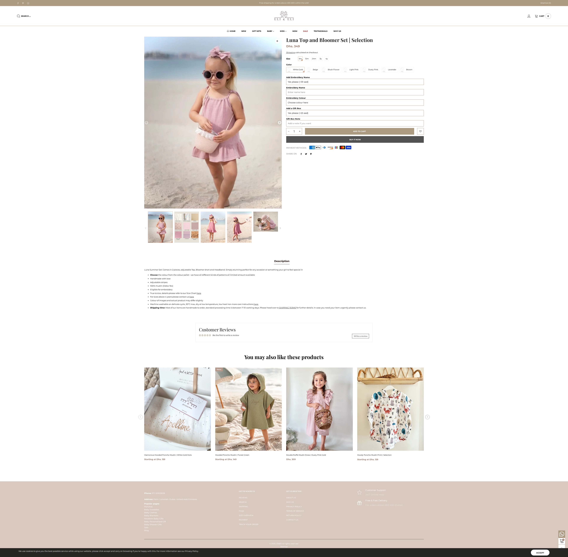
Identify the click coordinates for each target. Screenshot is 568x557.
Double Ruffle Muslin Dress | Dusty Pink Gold (306, 455)
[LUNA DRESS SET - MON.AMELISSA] (213, 123)
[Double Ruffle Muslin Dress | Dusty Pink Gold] (319, 409)
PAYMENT (243, 520)
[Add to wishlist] (420, 131)
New (243, 31)
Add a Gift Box (293, 108)
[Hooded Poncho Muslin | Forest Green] (248, 409)
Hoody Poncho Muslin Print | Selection (374, 455)
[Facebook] (18, 3)
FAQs (241, 511)
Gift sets (256, 31)
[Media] (277, 41)
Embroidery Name (295, 87)
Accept (540, 553)
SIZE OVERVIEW (246, 515)
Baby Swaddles (151, 509)
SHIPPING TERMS (287, 308)
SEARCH (243, 502)
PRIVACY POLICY (294, 506)
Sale (305, 31)
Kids (282, 31)
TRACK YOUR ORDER (248, 524)
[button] (146, 122)
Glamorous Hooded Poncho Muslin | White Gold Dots (168, 455)
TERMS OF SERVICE (295, 511)
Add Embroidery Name (298, 77)
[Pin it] (311, 154)
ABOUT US (291, 498)
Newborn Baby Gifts (153, 518)
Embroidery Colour (296, 98)
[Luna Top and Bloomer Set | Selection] (186, 227)
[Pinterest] (23, 3)
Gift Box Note (293, 119)
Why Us (337, 31)
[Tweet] (306, 154)
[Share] (301, 154)
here (199, 293)
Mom (294, 31)
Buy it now (355, 139)
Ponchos (148, 506)
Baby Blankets (151, 515)
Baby (269, 31)
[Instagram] (28, 3)
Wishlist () (545, 3)
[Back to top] (561, 548)
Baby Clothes (150, 512)
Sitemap (284, 546)
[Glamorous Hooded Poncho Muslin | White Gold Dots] (177, 409)
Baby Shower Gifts (153, 524)
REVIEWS (243, 498)
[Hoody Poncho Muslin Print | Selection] (390, 409)
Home (232, 31)
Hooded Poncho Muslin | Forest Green (232, 455)
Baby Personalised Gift (155, 521)
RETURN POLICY (293, 515)
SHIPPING (243, 506)
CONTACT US (292, 520)
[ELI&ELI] (284, 16)
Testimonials (320, 31)
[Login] (531, 16)
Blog (146, 530)
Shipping (290, 52)
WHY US (290, 502)
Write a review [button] (360, 336)
